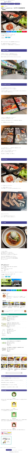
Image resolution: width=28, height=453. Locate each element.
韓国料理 (9, 37)
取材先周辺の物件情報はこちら (5, 33)
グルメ (6, 37)
